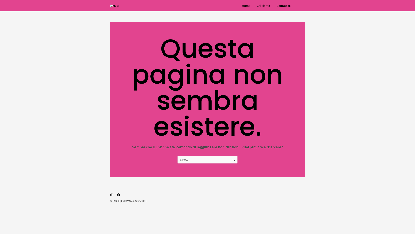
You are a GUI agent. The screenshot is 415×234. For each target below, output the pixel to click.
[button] (301, 6)
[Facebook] (118, 194)
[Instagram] (111, 194)
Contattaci (284, 6)
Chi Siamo (263, 6)
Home (246, 6)
